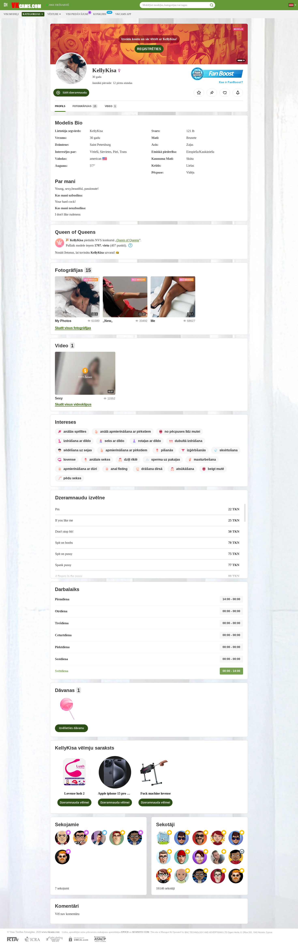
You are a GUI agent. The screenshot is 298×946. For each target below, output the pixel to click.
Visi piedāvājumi (77, 14)
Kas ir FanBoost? (231, 82)
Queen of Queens (128, 240)
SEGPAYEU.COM (140, 932)
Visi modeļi (11, 14)
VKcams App (123, 14)
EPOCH (125, 932)
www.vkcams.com (50, 932)
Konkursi (99, 14)
